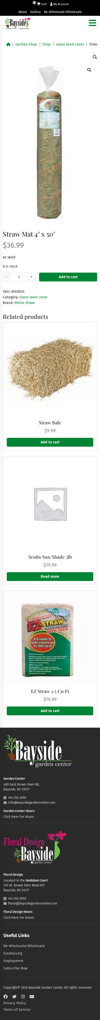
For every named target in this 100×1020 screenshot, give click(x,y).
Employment (13, 961)
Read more (50, 576)
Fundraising (12, 953)
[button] (89, 70)
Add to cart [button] (50, 442)
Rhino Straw (25, 302)
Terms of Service (17, 1010)
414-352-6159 (17, 798)
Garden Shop (26, 44)
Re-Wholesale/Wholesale (63, 12)
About (22, 12)
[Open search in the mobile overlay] (95, 56)
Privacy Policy (14, 1003)
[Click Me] (5, 996)
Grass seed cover (70, 44)
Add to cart (68, 277)
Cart (43, 4)
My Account (61, 4)
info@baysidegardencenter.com (31, 803)
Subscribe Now (15, 968)
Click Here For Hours (18, 817)
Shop (46, 44)
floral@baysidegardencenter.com (32, 903)
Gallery (35, 12)
